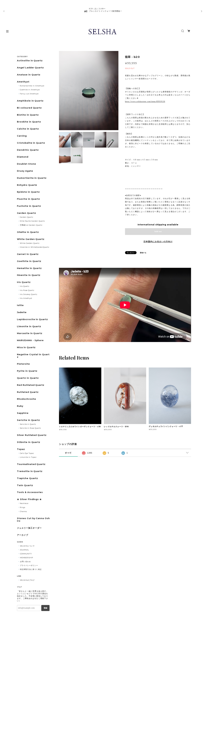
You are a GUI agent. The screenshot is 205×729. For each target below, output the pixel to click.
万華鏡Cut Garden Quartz (31, 225)
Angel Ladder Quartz (30, 67)
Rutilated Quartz (28, 392)
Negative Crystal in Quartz (33, 355)
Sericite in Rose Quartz (30, 428)
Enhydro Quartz (27, 185)
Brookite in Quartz (29, 122)
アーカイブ (22, 535)
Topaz (21, 449)
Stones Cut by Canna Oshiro (33, 519)
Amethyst (23, 82)
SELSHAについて (27, 546)
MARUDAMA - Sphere (30, 340)
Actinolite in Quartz (30, 60)
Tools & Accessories (30, 492)
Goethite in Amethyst (30, 90)
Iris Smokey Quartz (28, 294)
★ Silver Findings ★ (29, 499)
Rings (22, 507)
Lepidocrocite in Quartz (32, 319)
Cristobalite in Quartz (31, 143)
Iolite (20, 305)
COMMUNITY (26, 554)
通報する (143, 253)
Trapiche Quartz (27, 478)
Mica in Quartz (26, 347)
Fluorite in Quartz (28, 199)
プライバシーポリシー (29, 565)
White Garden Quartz (30, 239)
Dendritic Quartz (28, 150)
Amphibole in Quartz (30, 101)
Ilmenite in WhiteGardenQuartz (34, 247)
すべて (68, 453)
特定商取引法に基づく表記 (31, 569)
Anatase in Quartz (28, 74)
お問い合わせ (25, 561)
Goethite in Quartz (29, 261)
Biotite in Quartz (28, 115)
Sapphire (23, 413)
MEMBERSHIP (26, 558)
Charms (23, 511)
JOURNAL (24, 550)
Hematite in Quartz (29, 268)
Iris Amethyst (26, 298)
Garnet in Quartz (28, 254)
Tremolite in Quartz (29, 471)
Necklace (24, 503)
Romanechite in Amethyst (32, 86)
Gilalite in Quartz (28, 232)
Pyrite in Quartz (27, 371)
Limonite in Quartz (29, 326)
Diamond (22, 157)
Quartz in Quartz (28, 378)
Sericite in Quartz (28, 420)
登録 (45, 608)
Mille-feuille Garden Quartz (32, 221)
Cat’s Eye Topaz (27, 453)
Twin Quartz (25, 485)
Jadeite (22, 312)
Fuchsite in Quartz (29, 206)
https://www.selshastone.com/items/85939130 (145, 101)
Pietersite (23, 364)
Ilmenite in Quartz (28, 275)
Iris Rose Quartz (27, 290)
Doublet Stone (26, 164)
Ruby (20, 406)
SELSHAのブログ (27, 580)
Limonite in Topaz (28, 457)
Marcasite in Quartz (29, 333)
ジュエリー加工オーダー (29, 528)
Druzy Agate (25, 171)
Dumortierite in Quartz (32, 178)
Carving (22, 136)
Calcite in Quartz (28, 129)
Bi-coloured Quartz (29, 108)
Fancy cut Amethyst (29, 94)
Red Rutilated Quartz (30, 385)
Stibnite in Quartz (28, 442)
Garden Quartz (26, 213)
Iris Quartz (24, 282)
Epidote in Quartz (28, 192)
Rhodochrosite (26, 399)
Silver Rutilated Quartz (32, 435)
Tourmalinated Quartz (31, 464)
